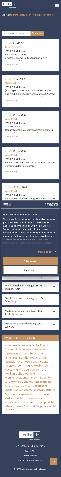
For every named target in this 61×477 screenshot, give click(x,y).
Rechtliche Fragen (22, 386)
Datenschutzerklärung (30, 446)
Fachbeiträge (12, 357)
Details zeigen (45, 252)
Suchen (38, 33)
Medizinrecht (13, 374)
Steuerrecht (11, 83)
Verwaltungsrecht (41, 402)
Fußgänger (43, 358)
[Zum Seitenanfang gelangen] (53, 461)
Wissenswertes (14, 406)
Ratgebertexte (42, 382)
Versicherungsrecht (16, 402)
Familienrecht (28, 358)
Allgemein (11, 345)
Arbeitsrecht (11, 119)
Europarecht (38, 353)
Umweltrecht (26, 394)
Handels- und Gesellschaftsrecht (26, 361)
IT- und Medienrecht (37, 366)
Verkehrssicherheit (33, 398)
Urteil (36, 394)
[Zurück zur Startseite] (9, 4)
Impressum (30, 455)
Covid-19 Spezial (38, 349)
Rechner (9, 386)
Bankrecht (41, 345)
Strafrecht (12, 394)
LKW (44, 369)
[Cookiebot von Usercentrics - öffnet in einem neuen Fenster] (45, 204)
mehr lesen (11, 64)
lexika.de (6, 15)
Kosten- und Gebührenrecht (23, 369)
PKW (31, 381)
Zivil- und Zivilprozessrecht (39, 406)
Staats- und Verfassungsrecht (22, 390)
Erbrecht (24, 353)
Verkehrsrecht (14, 398)
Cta (48, 349)
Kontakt (30, 450)
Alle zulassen (30, 261)
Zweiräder (10, 409)
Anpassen (29, 270)
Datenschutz (11, 353)
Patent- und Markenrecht (28, 380)
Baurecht (11, 349)
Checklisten (24, 349)
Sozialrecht (40, 386)
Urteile (44, 394)
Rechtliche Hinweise (30, 460)
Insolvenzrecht (13, 47)
